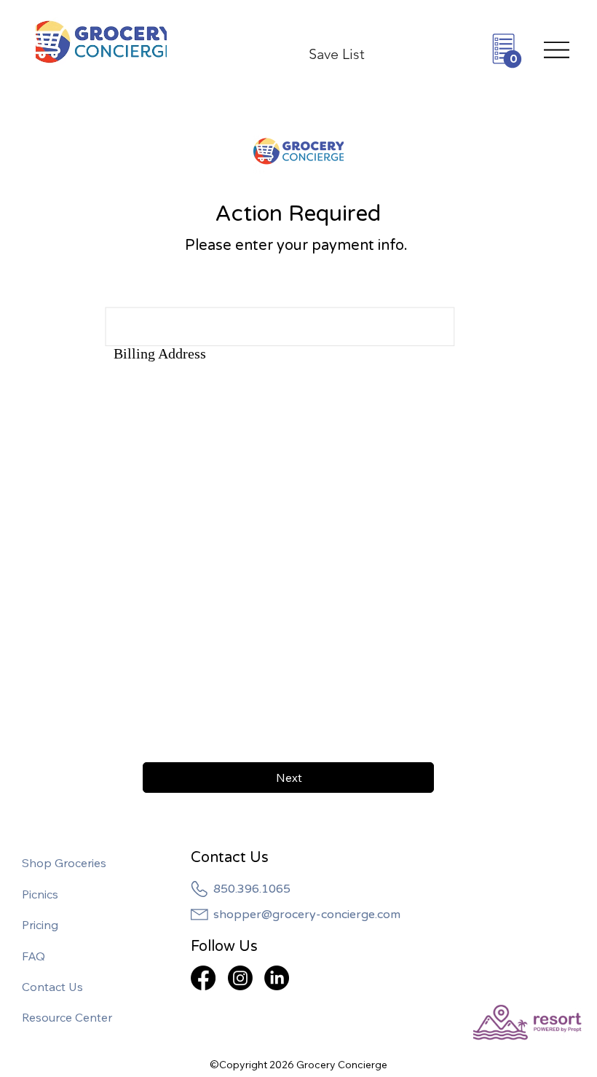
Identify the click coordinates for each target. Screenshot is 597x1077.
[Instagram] (240, 978)
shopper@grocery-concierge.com (306, 914)
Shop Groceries (64, 862)
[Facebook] (203, 978)
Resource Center (67, 1017)
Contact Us (52, 986)
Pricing (40, 924)
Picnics (40, 894)
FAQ (33, 956)
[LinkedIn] (276, 978)
